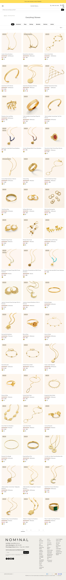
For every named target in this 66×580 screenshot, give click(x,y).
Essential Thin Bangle (6, 456)
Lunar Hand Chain (27, 425)
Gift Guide (49, 542)
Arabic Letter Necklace (50, 364)
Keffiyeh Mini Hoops (27, 209)
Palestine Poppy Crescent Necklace (10, 518)
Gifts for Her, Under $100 (49, 552)
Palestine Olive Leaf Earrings (51, 239)
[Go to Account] (60, 5)
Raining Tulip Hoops (27, 239)
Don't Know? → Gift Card (49, 561)
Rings (25, 24)
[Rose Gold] (5, 90)
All (12, 24)
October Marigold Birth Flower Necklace (32, 148)
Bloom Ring (25, 334)
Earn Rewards (41, 545)
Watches (45, 24)
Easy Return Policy (58, 546)
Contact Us (58, 550)
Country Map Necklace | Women (9, 178)
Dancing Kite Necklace (7, 334)
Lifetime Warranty (41, 551)
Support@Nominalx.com (15, 543)
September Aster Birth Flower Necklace (11, 148)
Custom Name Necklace (7, 54)
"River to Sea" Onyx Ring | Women (52, 518)
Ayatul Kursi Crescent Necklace (51, 486)
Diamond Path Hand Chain (50, 178)
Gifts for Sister (50, 550)
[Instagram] (9, 559)
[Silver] (4, 59)
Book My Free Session (58, 554)
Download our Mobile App (41, 557)
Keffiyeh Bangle (48, 302)
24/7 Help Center (58, 543)
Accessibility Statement (41, 560)
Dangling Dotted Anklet (50, 395)
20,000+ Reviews (41, 554)
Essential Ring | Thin (27, 456)
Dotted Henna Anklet (28, 364)
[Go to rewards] (63, 5)
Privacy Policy (18, 554)
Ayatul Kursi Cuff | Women (7, 85)
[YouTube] (11, 559)
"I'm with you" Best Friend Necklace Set (53, 456)
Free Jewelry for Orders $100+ (33, 1)
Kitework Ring (5, 395)
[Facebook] (7, 559)
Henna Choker (48, 334)
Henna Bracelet (5, 364)
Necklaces (18, 24)
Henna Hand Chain (49, 54)
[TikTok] (13, 559)
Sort (61, 27)
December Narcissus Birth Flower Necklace (54, 270)
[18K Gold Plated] (2, 59)
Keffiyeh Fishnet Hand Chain (51, 85)
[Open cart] (63, 7)
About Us (41, 542)
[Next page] (43, 530)
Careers (40, 565)
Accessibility (59, 575)
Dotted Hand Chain (27, 395)
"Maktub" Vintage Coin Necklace (30, 518)
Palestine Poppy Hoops (7, 239)
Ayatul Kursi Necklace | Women (30, 85)
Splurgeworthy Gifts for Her (50, 555)
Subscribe (26, 552)
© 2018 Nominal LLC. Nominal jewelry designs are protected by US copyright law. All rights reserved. (40, 575)
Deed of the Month (41, 548)
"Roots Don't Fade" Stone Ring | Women (53, 148)
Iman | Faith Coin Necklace (7, 425)
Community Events (41, 568)
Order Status (58, 548)
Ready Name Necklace (28, 54)
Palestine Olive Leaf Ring (7, 116)
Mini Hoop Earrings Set (50, 209)
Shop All (5, 15)
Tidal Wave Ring (5, 209)
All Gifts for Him (49, 558)
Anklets (52, 24)
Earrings (31, 24)
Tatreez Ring (26, 178)
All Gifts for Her (49, 545)
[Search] (62, 9)
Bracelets (38, 24)
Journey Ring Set (48, 425)
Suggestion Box (59, 551)
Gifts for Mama (48, 548)
